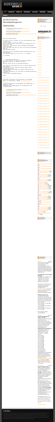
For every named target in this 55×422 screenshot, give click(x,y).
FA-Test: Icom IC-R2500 (43, 179)
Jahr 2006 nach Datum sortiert (44, 111)
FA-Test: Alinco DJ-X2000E (44, 189)
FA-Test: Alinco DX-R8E (43, 174)
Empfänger (42, 12)
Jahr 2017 (39, 64)
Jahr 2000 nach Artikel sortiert (43, 142)
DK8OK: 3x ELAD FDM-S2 (44, 171)
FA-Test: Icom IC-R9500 (43, 207)
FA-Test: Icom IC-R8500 (43, 198)
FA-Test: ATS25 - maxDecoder (45, 163)
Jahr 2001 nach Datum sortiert (44, 134)
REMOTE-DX (19, 12)
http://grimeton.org (44, 379)
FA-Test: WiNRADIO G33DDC (44, 168)
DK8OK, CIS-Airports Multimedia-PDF (42, 182)
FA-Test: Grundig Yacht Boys (44, 193)
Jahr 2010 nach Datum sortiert (44, 87)
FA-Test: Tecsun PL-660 (43, 192)
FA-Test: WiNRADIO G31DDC (44, 166)
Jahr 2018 (39, 62)
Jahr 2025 (39, 43)
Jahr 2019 (39, 59)
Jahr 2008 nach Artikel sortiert (43, 98)
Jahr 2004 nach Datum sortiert (44, 119)
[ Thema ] (24, 33)
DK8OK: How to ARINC (43, 187)
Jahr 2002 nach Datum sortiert (44, 129)
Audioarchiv (27, 12)
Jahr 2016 (39, 67)
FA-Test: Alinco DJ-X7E (43, 175)
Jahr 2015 (39, 69)
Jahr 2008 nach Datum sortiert (44, 100)
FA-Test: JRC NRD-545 (43, 208)
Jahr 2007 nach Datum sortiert (44, 106)
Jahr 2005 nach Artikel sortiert (43, 113)
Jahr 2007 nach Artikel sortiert (43, 103)
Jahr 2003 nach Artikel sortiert (43, 126)
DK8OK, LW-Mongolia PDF (44, 177)
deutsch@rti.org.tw (41, 288)
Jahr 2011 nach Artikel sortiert (43, 82)
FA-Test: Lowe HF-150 (43, 186)
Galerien (49, 12)
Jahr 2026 (39, 41)
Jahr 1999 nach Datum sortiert (44, 145)
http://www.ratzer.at (26, 80)
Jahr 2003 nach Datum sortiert (44, 124)
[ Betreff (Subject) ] (29, 33)
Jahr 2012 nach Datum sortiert (44, 80)
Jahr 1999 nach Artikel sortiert (43, 147)
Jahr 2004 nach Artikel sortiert (43, 121)
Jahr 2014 (39, 72)
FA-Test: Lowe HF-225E (43, 185)
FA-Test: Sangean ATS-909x (44, 199)
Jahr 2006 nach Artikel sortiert (43, 108)
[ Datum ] (20, 33)
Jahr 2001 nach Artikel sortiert (43, 137)
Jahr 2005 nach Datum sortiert (44, 116)
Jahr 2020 (39, 56)
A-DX (5, 12)
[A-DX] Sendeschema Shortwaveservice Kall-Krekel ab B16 (18, 32)
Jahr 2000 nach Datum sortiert (44, 139)
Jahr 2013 (39, 74)
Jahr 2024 (39, 46)
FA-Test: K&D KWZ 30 (43, 197)
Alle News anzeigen (41, 404)
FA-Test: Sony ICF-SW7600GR (45, 202)
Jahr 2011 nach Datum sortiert (44, 85)
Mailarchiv (11, 12)
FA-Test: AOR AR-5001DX (44, 191)
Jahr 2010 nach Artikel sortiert (43, 90)
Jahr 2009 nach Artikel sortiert (43, 95)
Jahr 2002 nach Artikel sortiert (43, 132)
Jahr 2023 (39, 49)
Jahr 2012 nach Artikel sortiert (43, 77)
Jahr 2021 (39, 54)
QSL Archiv (35, 12)
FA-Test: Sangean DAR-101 (44, 204)
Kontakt (5, 15)
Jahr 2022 (39, 51)
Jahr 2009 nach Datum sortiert (44, 93)
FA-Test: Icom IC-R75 (43, 180)
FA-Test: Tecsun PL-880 (43, 209)
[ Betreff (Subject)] (29, 95)
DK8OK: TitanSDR (42, 184)
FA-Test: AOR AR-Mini (43, 196)
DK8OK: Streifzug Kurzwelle (44, 172)
